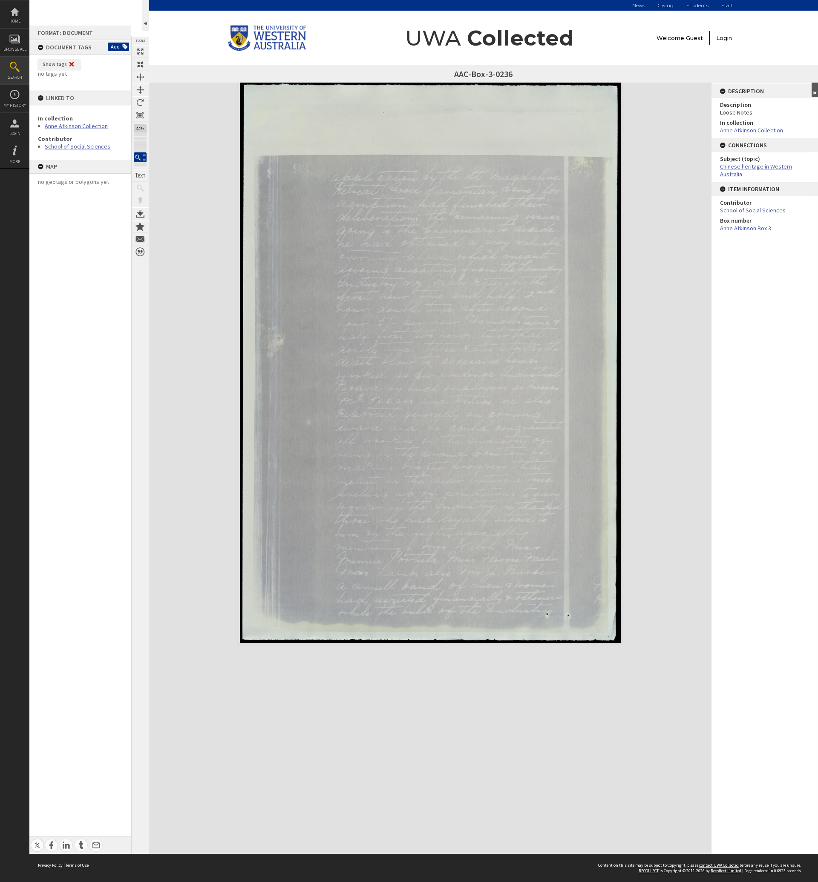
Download (140, 213)
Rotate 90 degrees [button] (140, 102)
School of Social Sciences (77, 146)
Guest (694, 37)
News (638, 5)
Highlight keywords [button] (140, 201)
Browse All (14, 49)
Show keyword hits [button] (140, 188)
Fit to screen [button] (140, 64)
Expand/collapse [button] (815, 90)
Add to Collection (140, 226)
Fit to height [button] (140, 89)
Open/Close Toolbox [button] (145, 15)
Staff (727, 5)
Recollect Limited (726, 870)
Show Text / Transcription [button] (140, 175)
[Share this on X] (37, 840)
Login (14, 133)
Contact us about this (140, 239)
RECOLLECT (649, 870)
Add (115, 46)
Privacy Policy (50, 865)
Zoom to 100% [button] (140, 115)
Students (697, 5)
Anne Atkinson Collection (76, 126)
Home (14, 21)
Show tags (55, 64)
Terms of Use (77, 865)
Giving (666, 5)
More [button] (14, 161)
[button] (140, 157)
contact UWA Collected (719, 865)
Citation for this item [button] (140, 252)
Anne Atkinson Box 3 (745, 228)
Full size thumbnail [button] (140, 51)
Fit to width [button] (140, 77)
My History (14, 105)
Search (15, 77)
